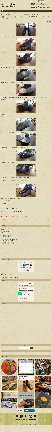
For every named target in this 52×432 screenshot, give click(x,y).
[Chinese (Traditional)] (38, 1)
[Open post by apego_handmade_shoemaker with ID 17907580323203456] (26, 400)
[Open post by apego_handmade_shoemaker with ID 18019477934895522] (43, 367)
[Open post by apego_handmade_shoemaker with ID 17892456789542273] (26, 384)
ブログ (13, 422)
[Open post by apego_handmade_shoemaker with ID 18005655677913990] (9, 400)
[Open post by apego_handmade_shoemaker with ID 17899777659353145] (9, 367)
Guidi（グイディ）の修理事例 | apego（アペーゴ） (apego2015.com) (15, 216)
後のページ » (48, 219)
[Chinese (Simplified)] (43, 0)
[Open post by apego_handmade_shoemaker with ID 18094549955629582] (26, 367)
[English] (38, 0)
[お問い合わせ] (26, 284)
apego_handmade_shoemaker (9, 360)
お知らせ (12, 14)
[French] (42, 0)
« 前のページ (4, 219)
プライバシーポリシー (28, 422)
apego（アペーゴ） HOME (5, 14)
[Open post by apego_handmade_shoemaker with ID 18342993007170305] (43, 384)
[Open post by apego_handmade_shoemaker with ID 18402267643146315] (43, 400)
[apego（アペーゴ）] (8, 6)
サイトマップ (37, 422)
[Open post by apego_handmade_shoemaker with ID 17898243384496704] (9, 384)
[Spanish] (40, 0)
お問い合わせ (19, 422)
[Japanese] (40, 1)
